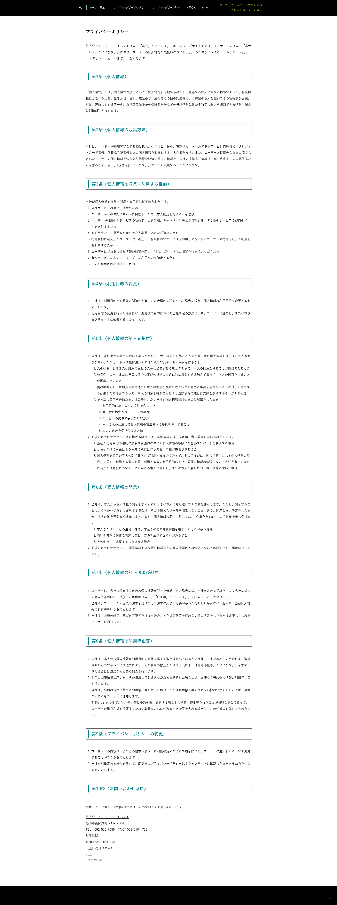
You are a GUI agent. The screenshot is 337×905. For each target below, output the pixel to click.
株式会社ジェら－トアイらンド (107, 817)
